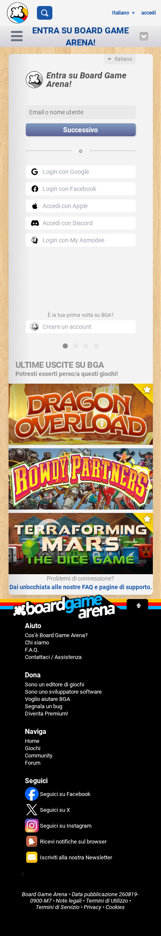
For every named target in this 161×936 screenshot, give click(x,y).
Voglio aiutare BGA (47, 699)
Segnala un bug (43, 706)
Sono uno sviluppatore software (63, 692)
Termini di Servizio (57, 907)
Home (32, 741)
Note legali (69, 900)
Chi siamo (37, 642)
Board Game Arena (44, 894)
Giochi (32, 748)
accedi (148, 13)
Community (38, 755)
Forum (32, 763)
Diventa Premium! (46, 713)
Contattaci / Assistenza (53, 657)
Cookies (115, 907)
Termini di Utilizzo (107, 900)
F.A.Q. (32, 650)
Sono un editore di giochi (54, 684)
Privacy (92, 907)
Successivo (80, 130)
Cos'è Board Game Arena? (56, 635)
